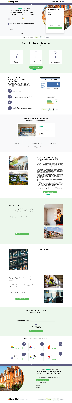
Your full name (49, 11)
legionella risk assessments (41, 177)
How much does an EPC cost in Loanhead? (24, 318)
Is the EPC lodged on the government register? (25, 320)
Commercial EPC (59, 174)
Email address (49, 14)
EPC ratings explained (54, 187)
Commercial (58, 25)
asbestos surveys (48, 176)
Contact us (39, 387)
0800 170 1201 (59, 1)
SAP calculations (56, 175)
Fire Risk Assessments (50, 175)
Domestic (51, 25)
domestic (48, 179)
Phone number (50, 17)
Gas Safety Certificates (44, 175)
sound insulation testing (59, 176)
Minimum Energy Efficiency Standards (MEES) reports (20, 292)
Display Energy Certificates (42, 176)
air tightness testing (53, 176)
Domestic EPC (54, 174)
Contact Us (49, 185)
